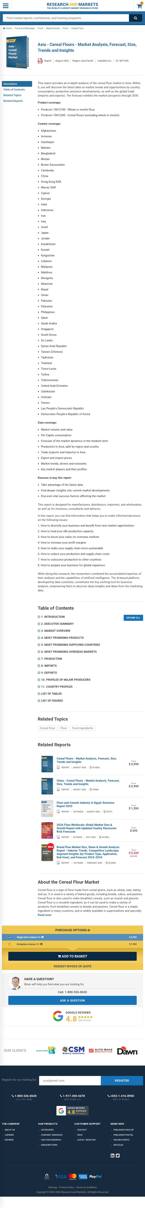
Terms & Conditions (86, 1187)
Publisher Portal (123, 1135)
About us (10, 1130)
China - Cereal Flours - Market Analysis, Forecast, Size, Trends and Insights (88, 782)
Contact (82, 1130)
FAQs (80, 1135)
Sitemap (52, 1187)
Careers (9, 1135)
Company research (51, 1135)
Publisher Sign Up (123, 1130)
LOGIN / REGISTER (86, 1140)
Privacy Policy (66, 1187)
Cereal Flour (47, 728)
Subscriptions (49, 1145)
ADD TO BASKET (72, 956)
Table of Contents (14, 89)
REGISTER (122, 1080)
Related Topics (12, 95)
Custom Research (51, 1140)
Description (10, 83)
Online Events (121, 1140)
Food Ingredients (82, 728)
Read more (44, 915)
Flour (63, 728)
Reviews (9, 1140)
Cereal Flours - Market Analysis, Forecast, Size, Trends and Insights (87, 760)
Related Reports (13, 100)
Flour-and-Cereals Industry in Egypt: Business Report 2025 (85, 804)
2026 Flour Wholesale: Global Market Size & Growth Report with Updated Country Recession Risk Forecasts (86, 828)
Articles (118, 1145)
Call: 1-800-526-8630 (72, 992)
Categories (47, 1130)
